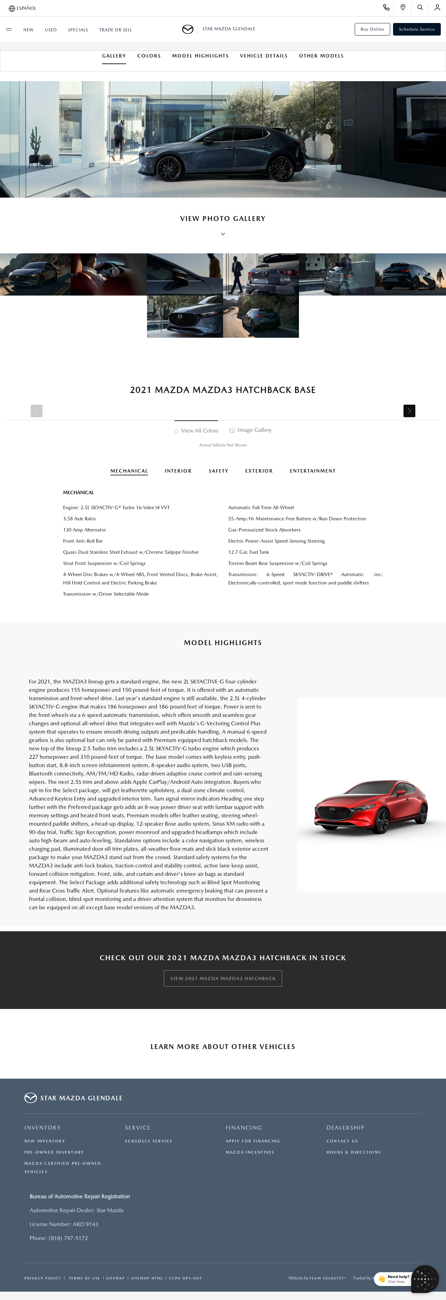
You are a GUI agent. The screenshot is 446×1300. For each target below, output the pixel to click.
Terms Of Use (83, 1278)
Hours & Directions (353, 1152)
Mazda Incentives (250, 1152)
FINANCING (244, 1127)
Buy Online (372, 29)
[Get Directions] (405, 8)
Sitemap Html (147, 1278)
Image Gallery (253, 430)
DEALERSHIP (345, 1127)
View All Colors (199, 430)
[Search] (422, 8)
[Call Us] (388, 8)
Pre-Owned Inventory (54, 1152)
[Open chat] (425, 1279)
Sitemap (115, 1278)
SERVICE (138, 1127)
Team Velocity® (328, 1278)
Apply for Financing (253, 1141)
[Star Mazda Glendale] (190, 29)
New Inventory (45, 1141)
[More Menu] (8, 29)
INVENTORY (42, 1127)
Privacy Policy (42, 1278)
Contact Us (342, 1141)
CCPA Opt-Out (185, 1278)
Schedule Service (417, 29)
